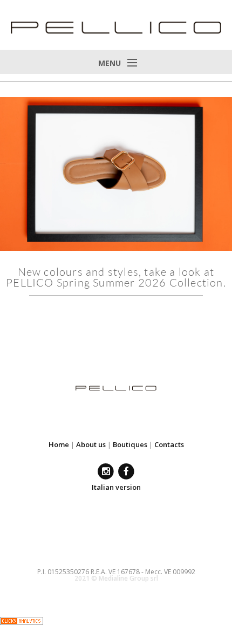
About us (91, 444)
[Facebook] (126, 471)
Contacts (169, 444)
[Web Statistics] (21, 620)
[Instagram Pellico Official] (106, 471)
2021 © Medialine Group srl (116, 578)
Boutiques (130, 444)
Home (59, 444)
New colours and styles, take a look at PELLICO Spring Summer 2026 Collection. (116, 277)
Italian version (116, 487)
